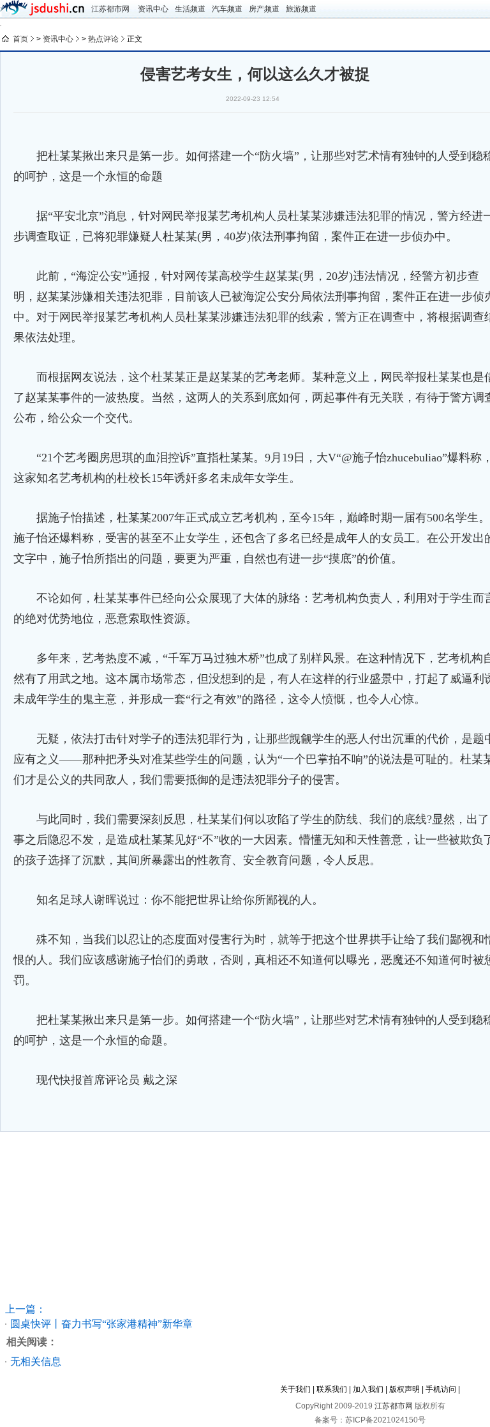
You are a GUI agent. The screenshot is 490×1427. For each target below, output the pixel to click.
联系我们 (331, 1389)
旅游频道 (301, 8)
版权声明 (404, 1389)
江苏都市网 (110, 8)
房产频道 (264, 8)
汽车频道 (227, 8)
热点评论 (103, 39)
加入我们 (368, 1389)
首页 (20, 39)
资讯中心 (153, 8)
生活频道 (190, 8)
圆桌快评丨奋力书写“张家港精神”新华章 (101, 1323)
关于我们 (295, 1389)
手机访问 (441, 1389)
